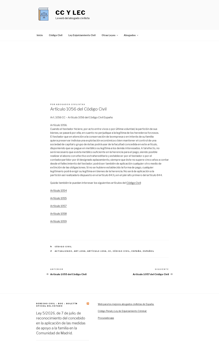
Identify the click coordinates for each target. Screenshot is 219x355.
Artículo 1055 (58, 198)
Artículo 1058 (58, 213)
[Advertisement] (109, 64)
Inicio (40, 35)
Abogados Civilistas (70, 104)
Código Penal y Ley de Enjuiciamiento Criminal (122, 311)
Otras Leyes (108, 35)
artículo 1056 (97, 251)
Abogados (130, 35)
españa (136, 251)
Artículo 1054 (58, 190)
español (148, 251)
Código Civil (55, 35)
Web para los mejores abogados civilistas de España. (126, 304)
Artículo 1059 (58, 221)
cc (109, 251)
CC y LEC (70, 12)
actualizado (63, 251)
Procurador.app (106, 318)
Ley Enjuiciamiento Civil (82, 35)
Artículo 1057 (58, 205)
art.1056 (80, 251)
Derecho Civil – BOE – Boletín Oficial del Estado (56, 304)
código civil (121, 251)
